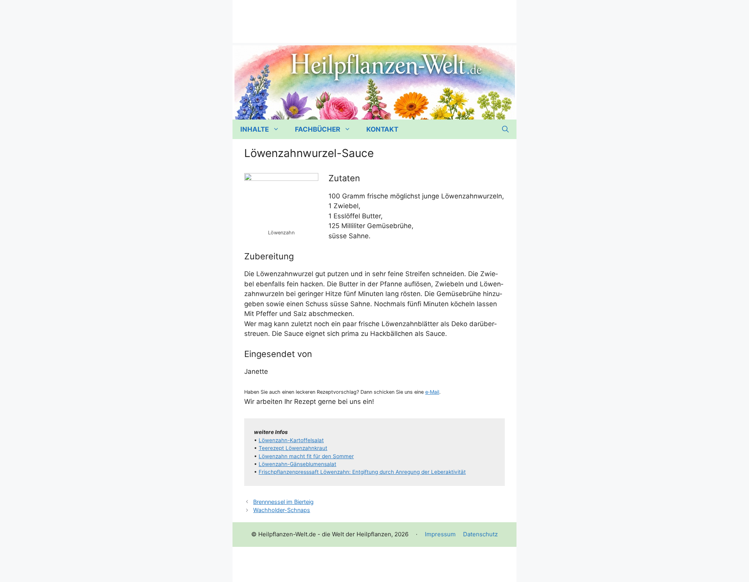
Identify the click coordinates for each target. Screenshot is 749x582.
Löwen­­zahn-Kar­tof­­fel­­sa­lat (291, 440)
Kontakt (382, 129)
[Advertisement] (374, 17)
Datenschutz (480, 534)
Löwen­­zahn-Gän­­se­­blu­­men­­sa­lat (297, 464)
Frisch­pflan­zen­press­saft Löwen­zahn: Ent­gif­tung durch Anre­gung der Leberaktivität (362, 472)
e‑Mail (432, 392)
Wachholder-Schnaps (281, 510)
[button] (505, 129)
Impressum (440, 534)
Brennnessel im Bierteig (283, 501)
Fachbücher (317, 129)
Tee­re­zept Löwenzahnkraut (293, 448)
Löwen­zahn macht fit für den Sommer (306, 456)
